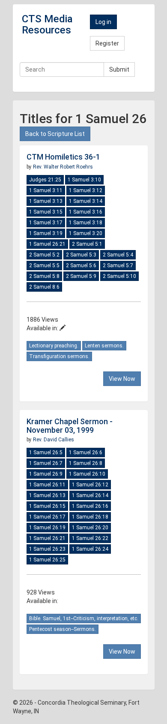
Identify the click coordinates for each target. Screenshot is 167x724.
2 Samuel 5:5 (44, 265)
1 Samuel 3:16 (85, 212)
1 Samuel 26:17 (47, 517)
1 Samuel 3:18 (85, 223)
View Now (122, 378)
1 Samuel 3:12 (85, 190)
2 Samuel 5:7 (118, 265)
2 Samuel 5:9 (81, 276)
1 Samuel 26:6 (85, 452)
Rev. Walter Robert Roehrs (63, 167)
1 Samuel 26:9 (46, 474)
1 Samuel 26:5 (46, 452)
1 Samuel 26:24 (90, 549)
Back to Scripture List (55, 133)
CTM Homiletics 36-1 (63, 156)
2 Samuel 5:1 (87, 244)
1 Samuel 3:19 (46, 233)
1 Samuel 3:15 (46, 212)
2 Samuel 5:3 (81, 255)
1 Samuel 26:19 (47, 528)
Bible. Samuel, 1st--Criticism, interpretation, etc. (83, 618)
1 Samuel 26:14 (90, 495)
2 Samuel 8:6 (44, 287)
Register (107, 43)
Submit (119, 69)
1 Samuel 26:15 (47, 506)
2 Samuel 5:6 (81, 265)
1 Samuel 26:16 (90, 506)
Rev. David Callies (53, 440)
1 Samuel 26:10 (87, 474)
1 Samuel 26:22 (90, 538)
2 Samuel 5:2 (44, 255)
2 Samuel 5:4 (118, 255)
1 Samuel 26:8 (85, 463)
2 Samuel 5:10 (119, 276)
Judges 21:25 (45, 180)
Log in (103, 21)
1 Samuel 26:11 (47, 485)
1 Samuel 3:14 (85, 201)
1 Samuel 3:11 (46, 190)
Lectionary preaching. (53, 346)
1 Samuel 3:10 (84, 180)
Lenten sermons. (104, 346)
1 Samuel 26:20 (90, 528)
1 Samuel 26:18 (90, 517)
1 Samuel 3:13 (46, 201)
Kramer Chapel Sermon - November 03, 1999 (70, 425)
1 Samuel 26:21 (47, 244)
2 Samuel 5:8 (44, 276)
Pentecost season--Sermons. (62, 629)
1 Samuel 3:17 (46, 223)
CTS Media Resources (47, 24)
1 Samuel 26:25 (47, 560)
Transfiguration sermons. (59, 356)
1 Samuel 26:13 (47, 495)
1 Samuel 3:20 (85, 233)
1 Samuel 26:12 (90, 485)
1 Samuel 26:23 (47, 549)
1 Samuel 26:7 (46, 463)
